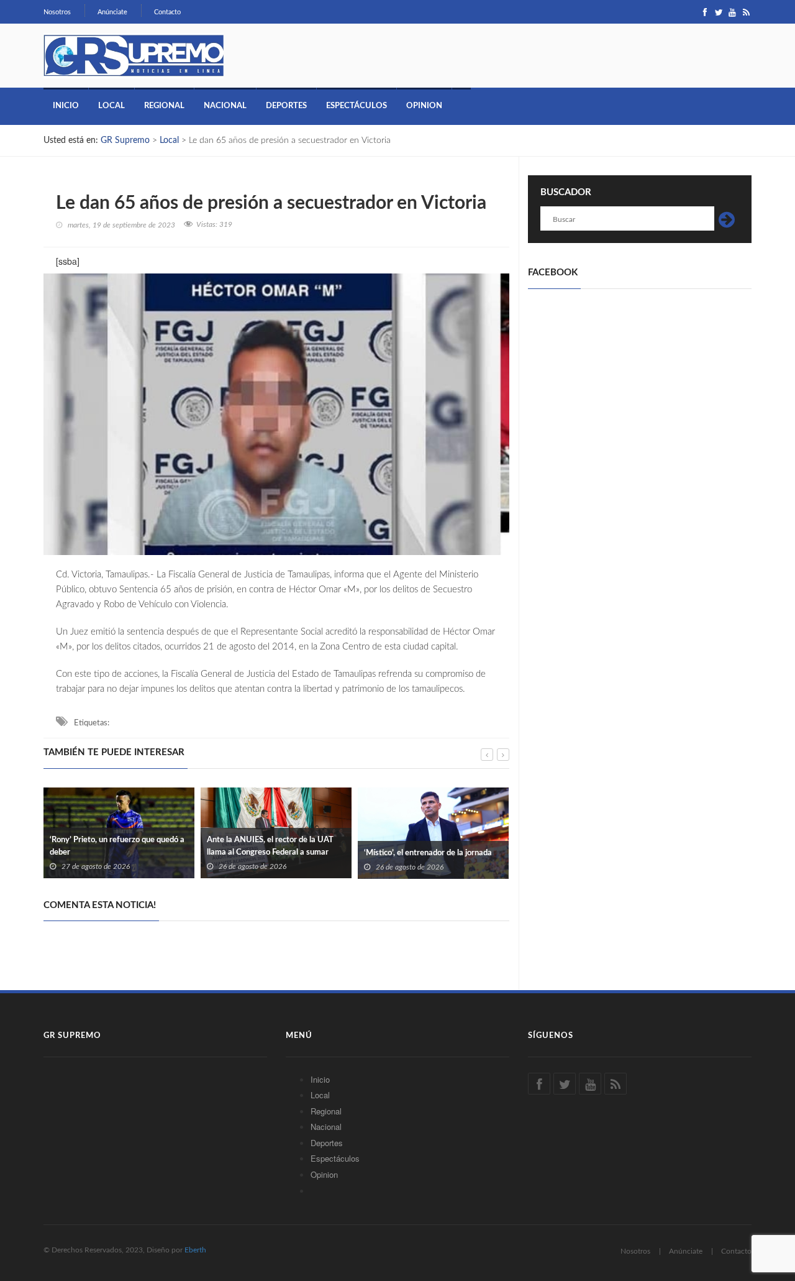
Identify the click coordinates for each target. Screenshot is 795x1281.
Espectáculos (356, 106)
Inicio (66, 106)
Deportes (286, 106)
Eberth (195, 1250)
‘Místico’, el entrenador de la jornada (428, 853)
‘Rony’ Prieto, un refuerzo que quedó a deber (117, 846)
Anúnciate (112, 12)
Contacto (167, 12)
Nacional (225, 106)
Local (111, 106)
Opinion (424, 106)
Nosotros (57, 12)
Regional (164, 106)
